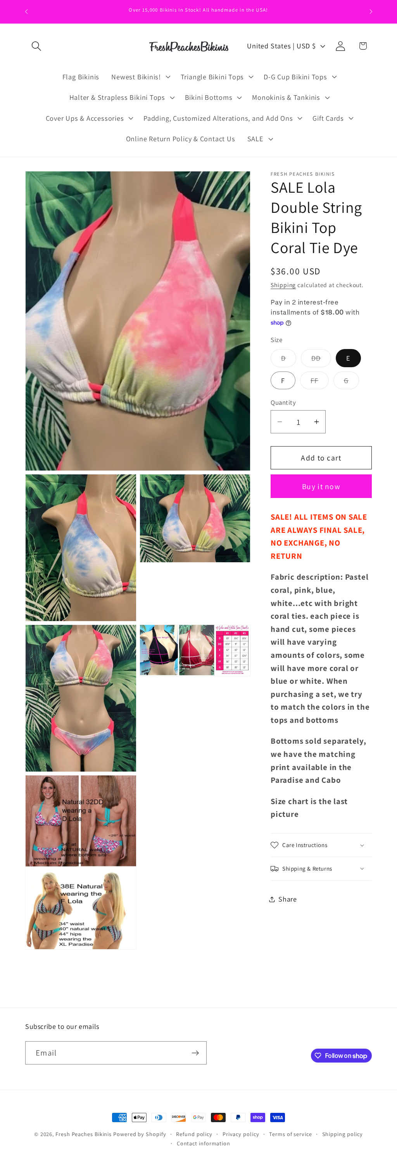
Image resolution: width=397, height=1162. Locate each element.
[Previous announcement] (26, 11)
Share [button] (287, 899)
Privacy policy (241, 1134)
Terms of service (290, 1134)
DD (321, 360)
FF (320, 382)
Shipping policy (342, 1134)
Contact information (203, 1143)
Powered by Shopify (139, 1134)
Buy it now (321, 486)
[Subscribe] (195, 1053)
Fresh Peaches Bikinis (83, 1134)
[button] (36, 46)
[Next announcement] (371, 11)
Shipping (283, 285)
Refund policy (194, 1134)
